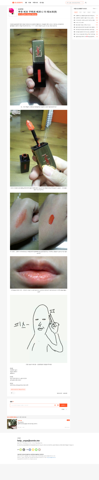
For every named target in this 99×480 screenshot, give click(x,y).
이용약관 (19, 454)
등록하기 (63, 405)
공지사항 (30, 454)
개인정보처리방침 (24, 454)
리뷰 (29, 2)
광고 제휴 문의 (41, 454)
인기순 (63, 409)
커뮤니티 (35, 2)
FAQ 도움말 (35, 454)
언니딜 (42, 2)
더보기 (94, 8)
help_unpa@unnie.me (51, 457)
